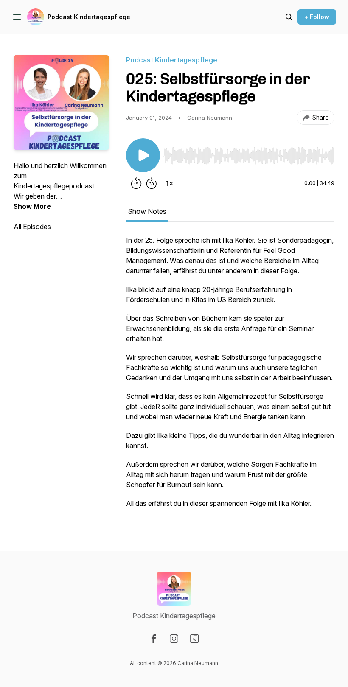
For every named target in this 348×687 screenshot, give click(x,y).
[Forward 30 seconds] (151, 183)
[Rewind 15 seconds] (136, 183)
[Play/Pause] (143, 155)
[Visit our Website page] (194, 638)
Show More (32, 206)
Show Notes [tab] (147, 211)
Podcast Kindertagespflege (89, 16)
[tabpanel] (230, 376)
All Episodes (32, 226)
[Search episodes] (289, 17)
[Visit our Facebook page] (153, 638)
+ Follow (316, 16)
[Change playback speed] (169, 183)
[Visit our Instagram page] (174, 638)
